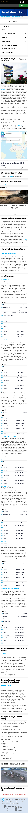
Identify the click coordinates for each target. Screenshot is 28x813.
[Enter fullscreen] (26, 133)
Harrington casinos (5, 18)
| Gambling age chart (14, 803)
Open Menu (26, 2)
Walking (13, 139)
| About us (23, 799)
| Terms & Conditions (11, 801)
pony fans (24, 239)
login (6, 176)
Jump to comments (21, 59)
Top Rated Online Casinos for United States (12, 164)
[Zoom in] (26, 136)
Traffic (4, 139)
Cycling (18, 139)
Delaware (3, 89)
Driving (9, 139)
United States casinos (9, 16)
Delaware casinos (18, 16)
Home (2, 16)
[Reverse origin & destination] (4, 134)
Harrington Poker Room (8, 254)
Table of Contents (13, 21)
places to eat (19, 125)
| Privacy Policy (19, 801)
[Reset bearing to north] (26, 140)
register (11, 176)
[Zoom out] (26, 138)
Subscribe (23, 5)
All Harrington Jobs (7, 792)
